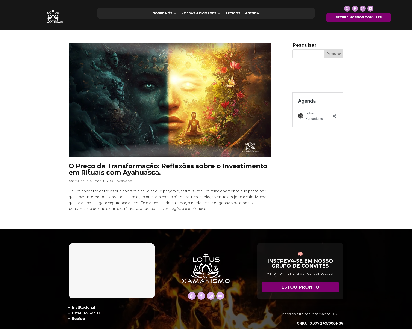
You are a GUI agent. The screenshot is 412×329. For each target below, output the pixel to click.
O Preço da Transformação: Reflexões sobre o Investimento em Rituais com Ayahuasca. (168, 169)
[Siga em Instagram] (363, 9)
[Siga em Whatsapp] (347, 9)
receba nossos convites (359, 17)
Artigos (232, 13)
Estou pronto (300, 287)
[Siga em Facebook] (355, 9)
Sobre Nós (162, 13)
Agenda (252, 13)
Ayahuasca (125, 181)
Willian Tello (83, 181)
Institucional (83, 307)
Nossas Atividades (198, 13)
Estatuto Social (86, 313)
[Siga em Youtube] (370, 9)
